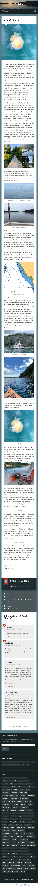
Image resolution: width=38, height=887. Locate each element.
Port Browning (30, 842)
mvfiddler (9, 627)
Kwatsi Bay (22, 822)
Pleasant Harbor (6, 842)
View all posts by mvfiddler (21, 586)
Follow (5, 749)
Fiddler (19, 4)
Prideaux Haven (23, 848)
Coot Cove (14, 792)
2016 (18, 762)
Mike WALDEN (11, 693)
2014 (8, 762)
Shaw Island (14, 859)
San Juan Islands (31, 856)
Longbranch (19, 824)
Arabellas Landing (16, 781)
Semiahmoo (5, 859)
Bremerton (32, 786)
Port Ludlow (24, 599)
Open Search (34, 11)
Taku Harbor (31, 865)
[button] (13, 156)
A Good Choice (11, 20)
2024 (23, 765)
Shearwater (22, 859)
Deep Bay (23, 795)
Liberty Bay (11, 824)
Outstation (5, 836)
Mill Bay (14, 830)
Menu (6, 11)
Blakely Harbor (6, 786)
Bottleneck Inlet (23, 786)
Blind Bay (14, 786)
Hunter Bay (17, 599)
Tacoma (24, 865)
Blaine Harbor (21, 784)
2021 (8, 765)
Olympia (23, 833)
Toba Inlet (19, 868)
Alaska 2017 (5, 778)
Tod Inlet (26, 868)
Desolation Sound (23, 798)
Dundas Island (6, 804)
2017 (23, 762)
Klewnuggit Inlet (13, 822)
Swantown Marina (15, 865)
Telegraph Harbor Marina (8, 868)
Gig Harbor (22, 813)
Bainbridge (26, 781)
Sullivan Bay (5, 865)
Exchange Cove (6, 807)
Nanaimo (16, 833)
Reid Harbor (5, 856)
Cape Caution (5, 792)
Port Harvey (14, 845)
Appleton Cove (6, 781)
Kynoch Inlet (31, 822)
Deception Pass (14, 795)
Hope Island (22, 816)
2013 (3, 762)
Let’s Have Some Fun (12, 609)
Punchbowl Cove (6, 854)
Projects (26, 851)
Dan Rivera (9, 662)
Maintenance (5, 827)
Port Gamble (5, 845)
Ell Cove (30, 804)
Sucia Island (28, 862)
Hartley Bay (5, 816)
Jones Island (14, 819)
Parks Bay (12, 836)
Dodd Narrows (27, 801)
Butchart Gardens (18, 789)
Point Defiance (21, 842)
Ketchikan (4, 822)
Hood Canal (13, 816)
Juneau (29, 819)
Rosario (22, 856)
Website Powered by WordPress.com (19, 879)
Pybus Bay (15, 854)
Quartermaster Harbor (26, 854)
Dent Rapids (5, 798)
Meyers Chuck (6, 830)
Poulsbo (4, 848)
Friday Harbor (21, 810)
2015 (13, 762)
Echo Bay (23, 804)
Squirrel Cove (10, 862)
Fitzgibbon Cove (24, 807)
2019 (8, 597)
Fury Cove (29, 810)
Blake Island (30, 784)
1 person (13, 686)
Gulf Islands (30, 813)
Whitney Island (14, 871)
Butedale (27, 789)
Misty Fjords (21, 830)
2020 (3, 765)
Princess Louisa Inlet (16, 851)
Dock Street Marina (17, 801)
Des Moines (14, 798)
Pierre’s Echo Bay (24, 839)
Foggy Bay (5, 810)
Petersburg (14, 839)
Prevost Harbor (13, 848)
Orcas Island (30, 833)
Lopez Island (28, 824)
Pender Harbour (30, 836)
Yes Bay (23, 871)
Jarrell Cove (5, 819)
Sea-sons (9, 606)
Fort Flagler (13, 810)
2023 (18, 765)
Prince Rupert (5, 851)
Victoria (33, 868)
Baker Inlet (5, 784)
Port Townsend (31, 845)
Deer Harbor (10, 599)
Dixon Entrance (6, 801)
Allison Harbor (22, 778)
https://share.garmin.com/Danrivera (15, 680)
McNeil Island (31, 827)
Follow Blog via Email (10, 736)
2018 (28, 762)
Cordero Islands (23, 792)
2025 (28, 765)
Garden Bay (5, 813)
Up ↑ (19, 881)
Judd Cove (22, 819)
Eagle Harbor (15, 804)
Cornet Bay (5, 795)
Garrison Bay (14, 813)
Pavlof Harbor (20, 836)
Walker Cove (5, 871)
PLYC (14, 842)
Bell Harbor (13, 784)
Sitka (3, 862)
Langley (4, 824)
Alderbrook (13, 778)
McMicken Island (21, 827)
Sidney (28, 859)
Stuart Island (19, 862)
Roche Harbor (14, 856)
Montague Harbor (6, 833)
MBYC (12, 827)
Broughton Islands (7, 789)
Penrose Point (5, 839)
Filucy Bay (15, 807)
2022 (13, 765)
